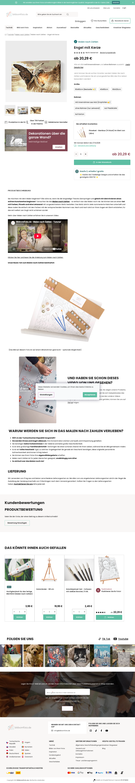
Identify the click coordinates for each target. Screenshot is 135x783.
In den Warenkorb (103, 162)
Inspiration (53, 752)
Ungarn (27, 742)
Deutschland (14, 753)
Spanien (28, 753)
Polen (11, 750)
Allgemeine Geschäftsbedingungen (89, 745)
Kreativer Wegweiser (109, 745)
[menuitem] (9, 27)
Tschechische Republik (14, 742)
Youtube (123, 639)
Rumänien (28, 747)
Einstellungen (46, 394)
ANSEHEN (116, 2)
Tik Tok (106, 639)
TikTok (70, 402)
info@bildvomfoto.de (62, 731)
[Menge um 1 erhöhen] (85, 154)
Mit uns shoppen (93, 8)
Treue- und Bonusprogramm (86, 761)
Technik (52, 745)
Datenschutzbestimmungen (66, 701)
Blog (103, 748)
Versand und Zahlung (87, 145)
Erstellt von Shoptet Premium (105, 780)
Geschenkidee (54, 762)
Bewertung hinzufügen (17, 523)
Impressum (80, 757)
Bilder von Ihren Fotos (57, 748)
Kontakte (116, 8)
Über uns (106, 8)
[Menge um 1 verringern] (76, 154)
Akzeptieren (89, 394)
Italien (27, 750)
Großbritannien (15, 757)
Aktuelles (52, 758)
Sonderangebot (55, 755)
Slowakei (12, 747)
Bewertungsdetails (108, 53)
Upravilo (121, 780)
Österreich (29, 757)
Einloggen (80, 21)
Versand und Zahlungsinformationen (84, 749)
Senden (67, 708)
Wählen (19, 617)
